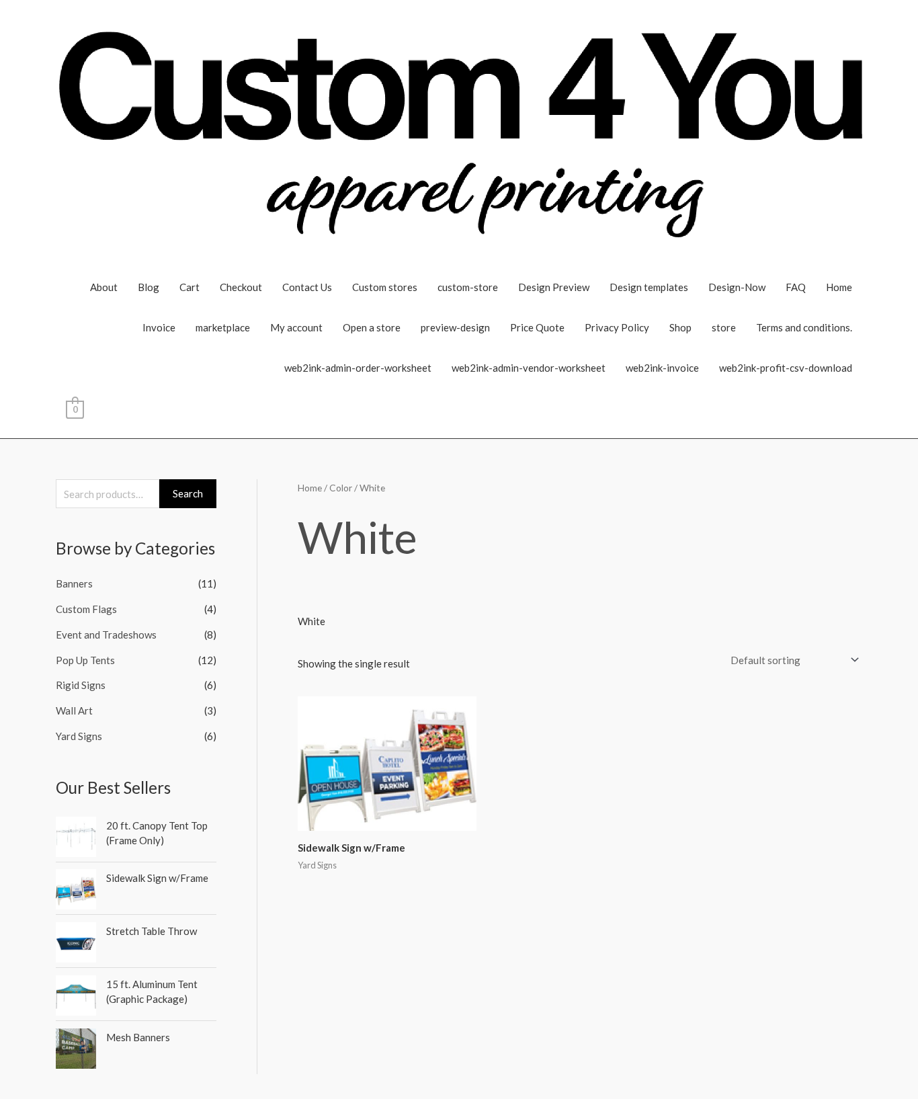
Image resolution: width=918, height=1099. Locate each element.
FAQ (796, 287)
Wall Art (74, 710)
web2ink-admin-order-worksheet (357, 368)
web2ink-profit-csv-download (785, 368)
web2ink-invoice (662, 368)
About (104, 287)
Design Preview (553, 287)
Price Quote (537, 327)
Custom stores (384, 287)
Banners (74, 583)
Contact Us (307, 287)
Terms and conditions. (804, 327)
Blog (148, 287)
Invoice (158, 327)
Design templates (649, 287)
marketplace (223, 327)
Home (839, 287)
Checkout (241, 287)
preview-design (455, 327)
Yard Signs (79, 736)
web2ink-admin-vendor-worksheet (529, 368)
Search (188, 493)
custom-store (467, 287)
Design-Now (736, 287)
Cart (189, 287)
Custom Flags (86, 609)
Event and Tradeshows (106, 634)
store (724, 327)
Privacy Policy (617, 327)
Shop (680, 327)
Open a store (372, 327)
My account (296, 327)
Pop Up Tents (85, 660)
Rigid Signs (81, 685)
